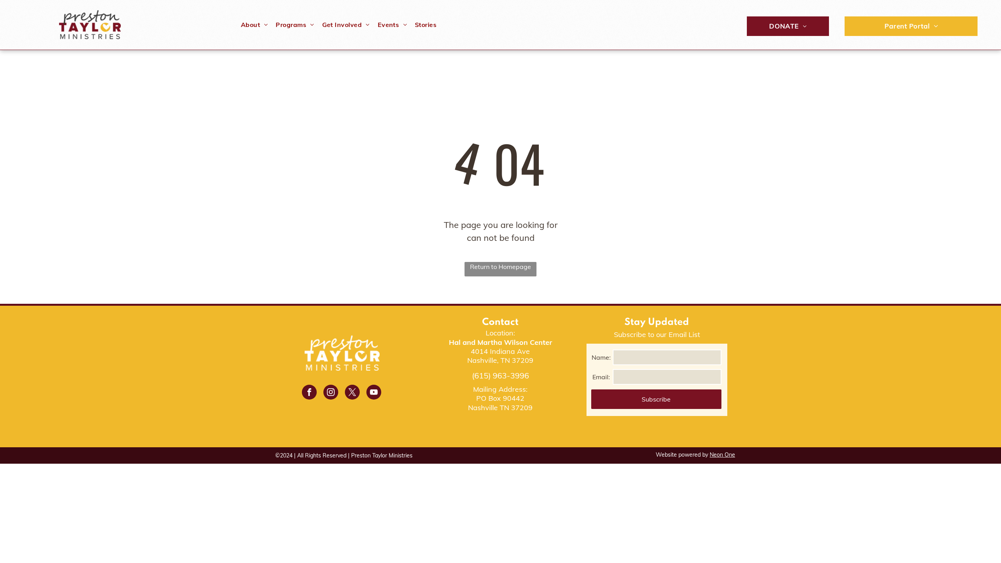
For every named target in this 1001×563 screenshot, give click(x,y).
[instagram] (330, 393)
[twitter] (352, 393)
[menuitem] (254, 24)
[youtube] (373, 393)
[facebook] (309, 393)
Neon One (722, 454)
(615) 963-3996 (500, 375)
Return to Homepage (500, 267)
